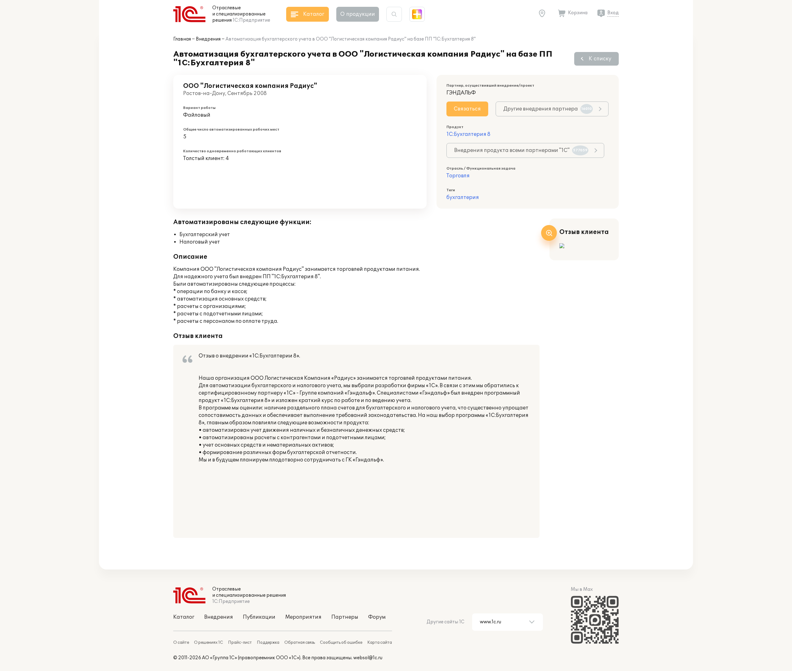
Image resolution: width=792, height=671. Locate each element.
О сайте (181, 642)
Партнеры (344, 617)
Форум (376, 617)
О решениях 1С (208, 642)
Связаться (467, 109)
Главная (182, 39)
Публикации (259, 617)
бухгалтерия (462, 197)
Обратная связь (299, 642)
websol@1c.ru (367, 657)
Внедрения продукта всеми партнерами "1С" (521, 150)
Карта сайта (379, 642)
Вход (613, 12)
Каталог (183, 617)
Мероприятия (303, 617)
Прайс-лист (240, 642)
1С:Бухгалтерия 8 (468, 134)
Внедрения (208, 39)
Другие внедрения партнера (547, 109)
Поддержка (268, 642)
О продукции (357, 14)
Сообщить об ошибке (341, 642)
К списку (600, 59)
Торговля (458, 176)
